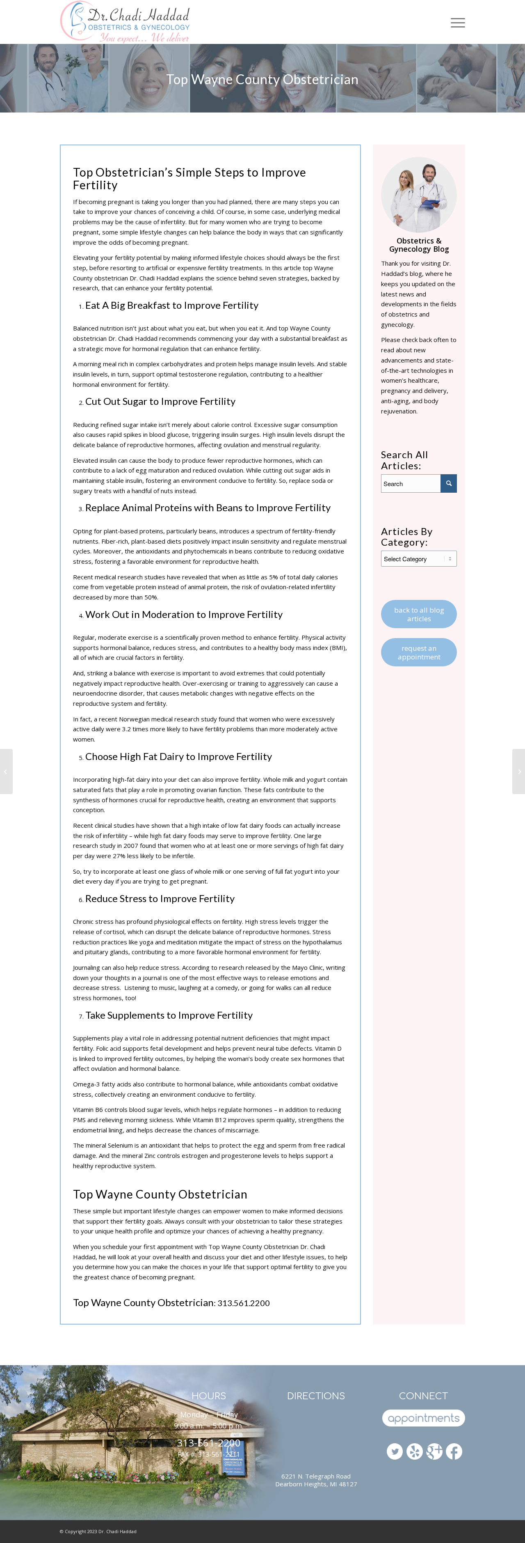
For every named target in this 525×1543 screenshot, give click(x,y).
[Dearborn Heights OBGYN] (414, 1452)
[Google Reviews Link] (434, 1449)
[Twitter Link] (395, 1452)
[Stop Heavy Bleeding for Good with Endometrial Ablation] (518, 771)
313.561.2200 (243, 1303)
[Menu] (455, 22)
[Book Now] (423, 1419)
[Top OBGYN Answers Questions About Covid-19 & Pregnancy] (6, 771)
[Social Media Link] (454, 1452)
